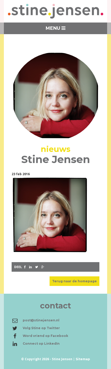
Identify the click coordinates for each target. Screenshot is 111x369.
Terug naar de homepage (74, 281)
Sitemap (83, 359)
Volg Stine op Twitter (41, 328)
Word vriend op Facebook (45, 336)
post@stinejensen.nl (41, 320)
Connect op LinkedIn (41, 343)
